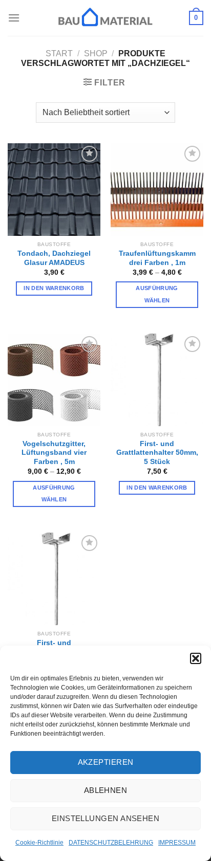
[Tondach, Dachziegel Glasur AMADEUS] (54, 189)
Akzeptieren (106, 762)
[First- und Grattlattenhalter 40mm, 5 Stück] (54, 579)
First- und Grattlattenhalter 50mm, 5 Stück (157, 453)
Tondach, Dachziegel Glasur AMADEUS (54, 258)
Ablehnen (106, 790)
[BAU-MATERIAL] (105, 18)
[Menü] (14, 17)
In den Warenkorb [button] (54, 288)
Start (59, 53)
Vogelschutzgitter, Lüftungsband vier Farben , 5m (54, 453)
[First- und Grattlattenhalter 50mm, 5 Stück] (157, 380)
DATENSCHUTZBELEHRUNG (111, 842)
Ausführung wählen (157, 294)
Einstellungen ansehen (105, 818)
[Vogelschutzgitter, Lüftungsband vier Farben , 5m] (54, 380)
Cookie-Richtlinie (39, 842)
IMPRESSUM (177, 842)
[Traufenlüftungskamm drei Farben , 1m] (157, 189)
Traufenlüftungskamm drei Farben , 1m (157, 258)
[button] (196, 658)
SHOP (96, 53)
